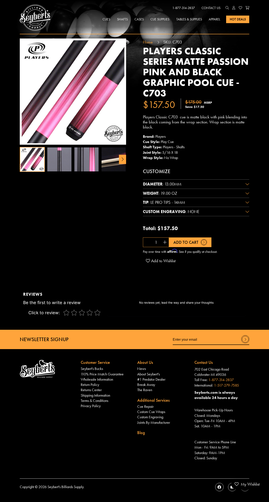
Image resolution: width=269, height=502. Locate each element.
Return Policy (90, 384)
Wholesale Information (97, 379)
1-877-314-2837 (183, 8)
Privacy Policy (91, 406)
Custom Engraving (150, 417)
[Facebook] (219, 487)
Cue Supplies (159, 19)
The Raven (144, 390)
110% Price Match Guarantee (102, 374)
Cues (106, 19)
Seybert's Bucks (92, 368)
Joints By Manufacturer (153, 422)
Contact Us (211, 8)
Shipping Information (95, 395)
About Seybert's (148, 374)
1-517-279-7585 (226, 385)
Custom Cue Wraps (151, 411)
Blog (141, 432)
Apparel (214, 19)
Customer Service (95, 362)
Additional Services (153, 400)
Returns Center (91, 390)
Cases (139, 19)
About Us (145, 362)
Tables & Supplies (189, 19)
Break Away (146, 384)
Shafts (122, 19)
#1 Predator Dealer (151, 379)
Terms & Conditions (94, 400)
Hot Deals (238, 19)
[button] (227, 8)
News (141, 368)
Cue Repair (145, 406)
